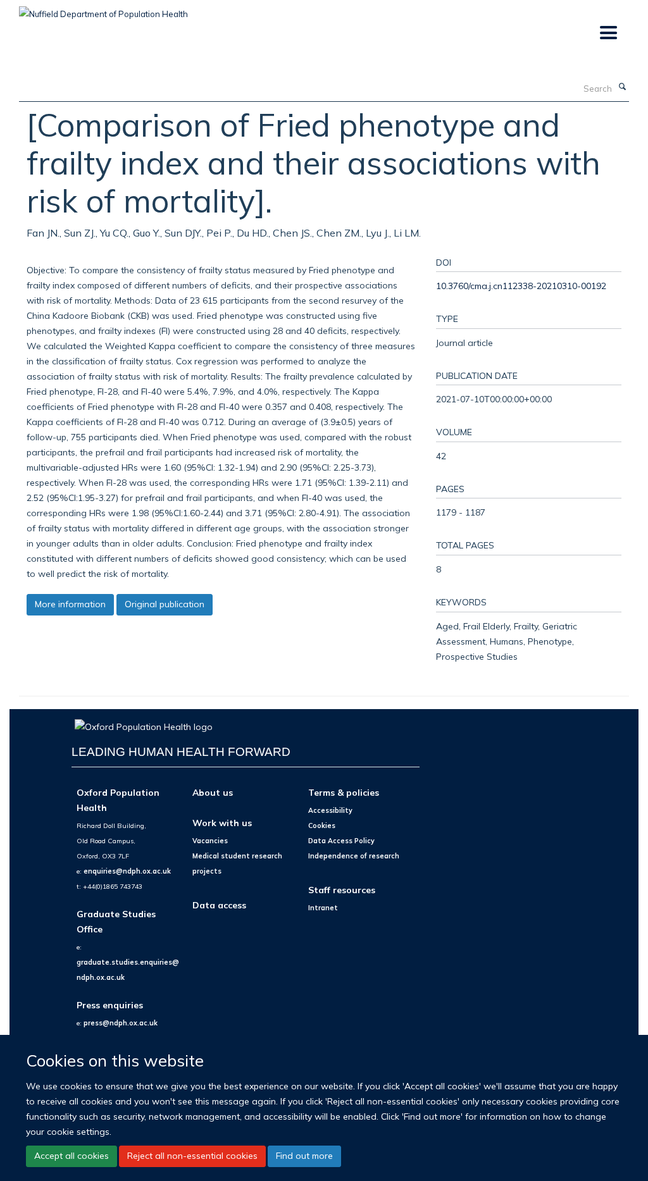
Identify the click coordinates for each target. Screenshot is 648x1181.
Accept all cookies (71, 1155)
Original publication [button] (164, 604)
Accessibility (330, 810)
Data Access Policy (341, 840)
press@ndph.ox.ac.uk (121, 1022)
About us (212, 792)
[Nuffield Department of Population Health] (103, 9)
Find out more (304, 1155)
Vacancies (210, 840)
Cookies (321, 825)
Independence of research (353, 855)
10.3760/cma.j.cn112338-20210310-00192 (521, 285)
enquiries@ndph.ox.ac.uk (127, 871)
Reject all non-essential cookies (192, 1155)
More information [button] (70, 604)
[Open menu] (608, 33)
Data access (219, 905)
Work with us (222, 822)
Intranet (323, 907)
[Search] (622, 87)
